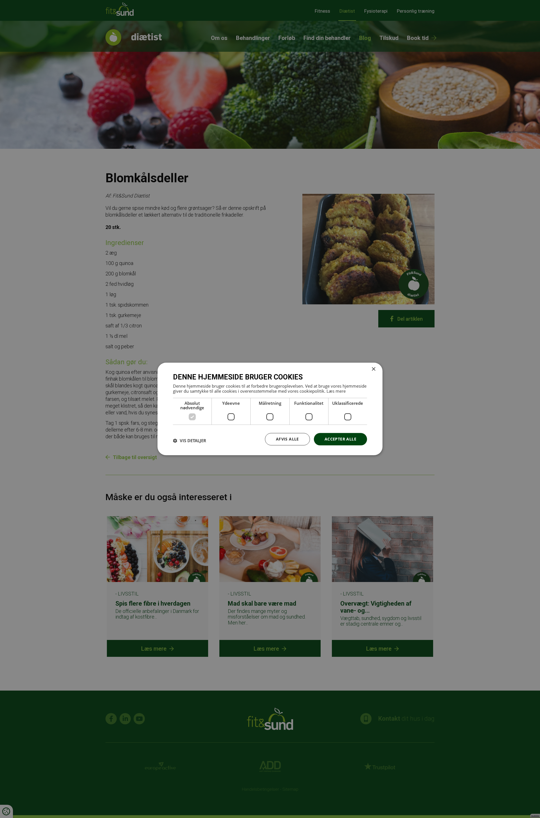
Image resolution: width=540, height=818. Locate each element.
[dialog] (270, 409)
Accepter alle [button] (340, 439)
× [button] (373, 369)
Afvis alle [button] (287, 439)
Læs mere (336, 391)
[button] (189, 440)
